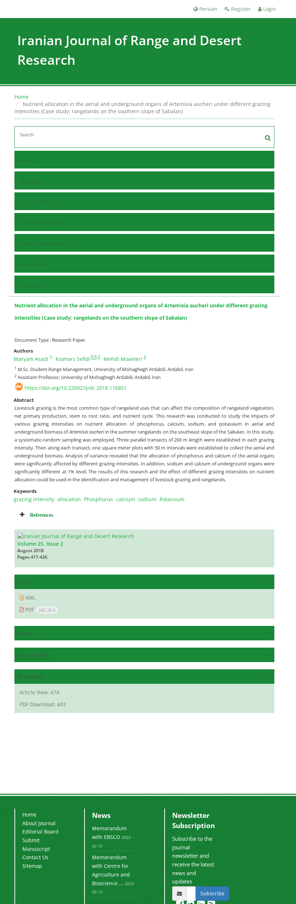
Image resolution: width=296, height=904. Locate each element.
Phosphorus (98, 499)
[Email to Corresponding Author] (93, 357)
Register (240, 8)
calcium (125, 499)
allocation (69, 499)
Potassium (172, 499)
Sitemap (32, 865)
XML (29, 597)
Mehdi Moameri (123, 358)
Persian (207, 8)
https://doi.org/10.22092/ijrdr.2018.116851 (76, 387)
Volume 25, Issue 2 (40, 543)
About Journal (39, 823)
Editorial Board (40, 831)
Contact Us (34, 285)
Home (21, 96)
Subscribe (212, 893)
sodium (147, 499)
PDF (40, 609)
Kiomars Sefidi (73, 358)
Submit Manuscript (44, 243)
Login (269, 8)
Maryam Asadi (31, 358)
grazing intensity (34, 499)
